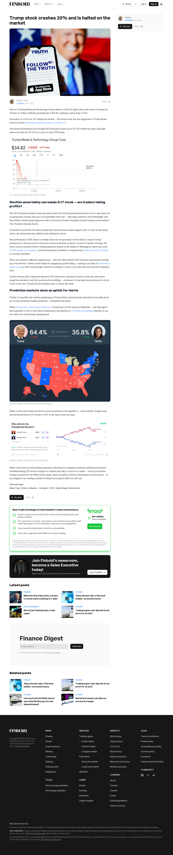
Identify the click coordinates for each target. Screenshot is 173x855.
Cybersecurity (52, 766)
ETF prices (115, 746)
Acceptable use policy (151, 746)
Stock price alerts (88, 761)
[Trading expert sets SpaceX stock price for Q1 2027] (67, 612)
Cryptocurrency (31, 607)
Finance (27, 592)
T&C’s (48, 653)
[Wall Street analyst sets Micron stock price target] (67, 700)
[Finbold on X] (147, 775)
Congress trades (88, 751)
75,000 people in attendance (23, 250)
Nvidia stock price (118, 766)
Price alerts (84, 756)
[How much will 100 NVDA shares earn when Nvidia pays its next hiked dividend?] (15, 700)
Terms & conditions (150, 736)
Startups (49, 761)
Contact (114, 785)
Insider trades (86, 741)
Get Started (95, 526)
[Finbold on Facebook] (142, 775)
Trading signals (86, 736)
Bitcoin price (116, 751)
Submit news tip (117, 805)
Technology (50, 756)
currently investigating (82, 310)
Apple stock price (118, 756)
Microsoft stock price (120, 761)
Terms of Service (22, 746)
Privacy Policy (55, 653)
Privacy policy (147, 741)
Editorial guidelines (118, 800)
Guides (82, 785)
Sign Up (154, 4)
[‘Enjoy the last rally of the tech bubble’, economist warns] (67, 597)
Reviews (83, 790)
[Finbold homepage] (23, 730)
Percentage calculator (55, 790)
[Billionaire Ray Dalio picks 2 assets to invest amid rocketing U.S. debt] (15, 597)
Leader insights (86, 800)
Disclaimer (146, 756)
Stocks (20, 103)
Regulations (50, 771)
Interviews (84, 795)
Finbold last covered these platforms (33, 307)
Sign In (143, 4)
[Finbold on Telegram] (153, 775)
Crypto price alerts (89, 766)
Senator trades (87, 746)
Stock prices (116, 736)
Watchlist (83, 771)
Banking (49, 751)
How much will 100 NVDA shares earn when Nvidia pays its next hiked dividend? (39, 701)
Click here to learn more (36, 833)
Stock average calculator (56, 785)
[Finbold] (19, 4)
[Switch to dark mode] (161, 4)
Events (113, 795)
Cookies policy (148, 751)
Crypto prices (116, 741)
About (113, 780)
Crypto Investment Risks (152, 761)
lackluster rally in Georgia (96, 250)
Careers (113, 790)
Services (84, 730)
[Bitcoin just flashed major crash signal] (15, 612)
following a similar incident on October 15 (46, 122)
